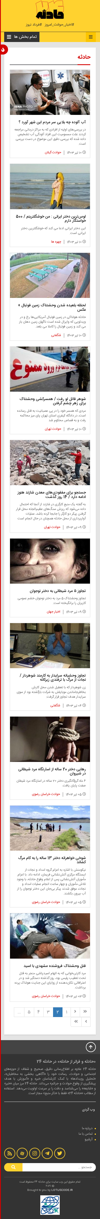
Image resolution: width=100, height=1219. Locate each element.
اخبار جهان (53, 612)
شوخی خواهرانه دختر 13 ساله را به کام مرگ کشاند (52, 860)
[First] (85, 1012)
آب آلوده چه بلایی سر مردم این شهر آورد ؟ (52, 122)
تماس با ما (85, 1134)
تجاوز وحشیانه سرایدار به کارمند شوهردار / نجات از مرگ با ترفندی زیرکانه (53, 677)
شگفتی (56, 335)
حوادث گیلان (53, 152)
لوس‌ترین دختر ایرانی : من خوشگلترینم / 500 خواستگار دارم (51, 218)
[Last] (76, 1022)
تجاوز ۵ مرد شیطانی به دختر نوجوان (58, 591)
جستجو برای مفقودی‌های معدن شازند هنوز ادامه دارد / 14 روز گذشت (52, 494)
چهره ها (56, 242)
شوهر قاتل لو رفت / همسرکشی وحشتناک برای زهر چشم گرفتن (52, 401)
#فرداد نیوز (34, 25)
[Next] (86, 1022)
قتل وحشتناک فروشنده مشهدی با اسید (55, 966)
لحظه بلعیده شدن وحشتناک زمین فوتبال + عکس (52, 307)
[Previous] (75, 1012)
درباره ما (87, 1128)
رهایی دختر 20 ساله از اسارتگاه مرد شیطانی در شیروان (52, 771)
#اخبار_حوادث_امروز (59, 25)
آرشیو (88, 1139)
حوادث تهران (53, 429)
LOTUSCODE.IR (62, 1190)
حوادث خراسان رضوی (46, 794)
